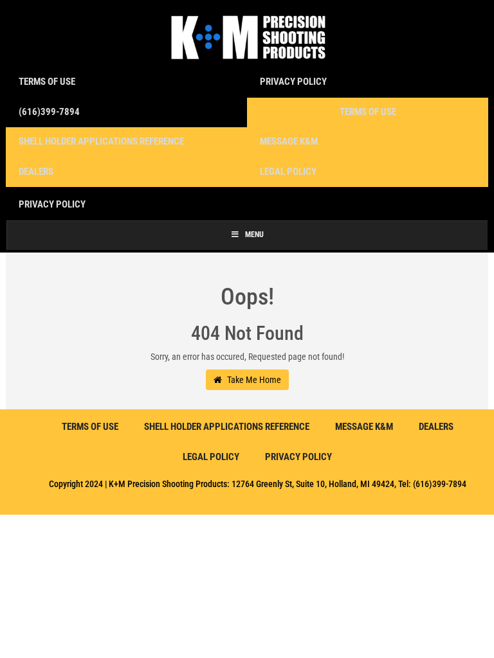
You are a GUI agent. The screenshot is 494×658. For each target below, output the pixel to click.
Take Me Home (253, 380)
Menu (254, 234)
